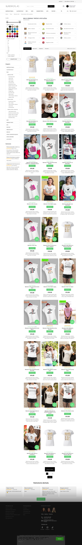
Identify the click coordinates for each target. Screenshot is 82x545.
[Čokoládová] (17, 36)
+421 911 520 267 (47, 517)
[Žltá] (17, 31)
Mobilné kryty (10, 129)
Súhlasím (60, 538)
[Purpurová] (8, 36)
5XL (14, 51)
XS (14, 40)
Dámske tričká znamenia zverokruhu (13, 89)
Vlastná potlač (10, 69)
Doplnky (8, 132)
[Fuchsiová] (10, 36)
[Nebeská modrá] (12, 29)
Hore (50, 477)
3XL (14, 48)
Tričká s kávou (11, 79)
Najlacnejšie (35, 48)
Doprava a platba (9, 507)
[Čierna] (10, 27)
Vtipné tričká (11, 78)
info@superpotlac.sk (48, 519)
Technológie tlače (26, 511)
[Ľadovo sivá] (15, 27)
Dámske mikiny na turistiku (13, 114)
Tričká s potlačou (14, 54)
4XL (14, 50)
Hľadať (51, 6)
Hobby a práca (11, 94)
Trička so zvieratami (12, 87)
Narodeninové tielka (12, 101)
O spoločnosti (26, 509)
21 (52, 473)
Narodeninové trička (12, 84)
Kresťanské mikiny (12, 117)
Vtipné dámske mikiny (12, 111)
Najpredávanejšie (27, 48)
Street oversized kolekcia (12, 134)
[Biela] (8, 27)
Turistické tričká (11, 82)
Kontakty (25, 507)
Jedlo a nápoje (11, 81)
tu (41, 539)
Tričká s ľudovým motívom (13, 95)
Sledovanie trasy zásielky (11, 509)
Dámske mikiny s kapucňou (13, 109)
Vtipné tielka (11, 105)
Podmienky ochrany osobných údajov (13, 514)
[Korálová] (10, 34)
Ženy (8, 72)
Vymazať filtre (13, 59)
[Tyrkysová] (15, 29)
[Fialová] (15, 36)
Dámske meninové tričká (13, 85)
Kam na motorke (10, 136)
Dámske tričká (10, 74)
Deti (7, 124)
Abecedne (47, 48)
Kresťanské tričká (12, 76)
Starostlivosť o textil (10, 516)
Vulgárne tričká (11, 97)
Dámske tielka (10, 99)
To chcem (32, 83)
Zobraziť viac (41, 499)
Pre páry (8, 127)
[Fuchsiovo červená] (12, 36)
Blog (24, 514)
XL (14, 46)
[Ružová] (12, 34)
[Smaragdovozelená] (15, 31)
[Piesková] (12, 27)
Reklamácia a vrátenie (69, 1)
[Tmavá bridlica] (10, 29)
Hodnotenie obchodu (41, 483)
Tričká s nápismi (14, 56)
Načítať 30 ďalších (49, 469)
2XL (14, 47)
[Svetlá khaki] (17, 27)
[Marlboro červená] (17, 34)
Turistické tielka (11, 107)
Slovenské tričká (11, 92)
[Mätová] (10, 31)
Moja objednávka (9, 518)
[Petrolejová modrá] (12, 31)
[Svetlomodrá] (17, 29)
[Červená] (15, 34)
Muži (8, 120)
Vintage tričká (11, 91)
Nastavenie (21, 541)
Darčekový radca (10, 67)
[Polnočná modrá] (8, 31)
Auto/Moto (9, 139)
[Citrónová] (8, 34)
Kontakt (61, 1)
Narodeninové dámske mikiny (14, 112)
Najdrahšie (41, 48)
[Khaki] (8, 29)
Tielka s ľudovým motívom (13, 104)
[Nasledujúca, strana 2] (50, 474)
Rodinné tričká (10, 122)
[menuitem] (10, 11)
